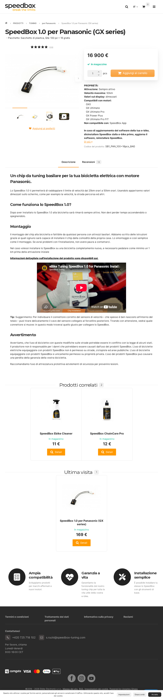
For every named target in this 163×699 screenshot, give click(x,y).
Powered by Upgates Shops (124, 689)
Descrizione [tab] (68, 161)
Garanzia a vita (91, 575)
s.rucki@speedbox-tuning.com (65, 637)
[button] (56, 452)
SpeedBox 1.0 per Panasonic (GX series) (81, 522)
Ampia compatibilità (40, 575)
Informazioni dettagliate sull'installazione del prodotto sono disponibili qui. (54, 258)
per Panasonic (49, 23)
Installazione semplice (145, 575)
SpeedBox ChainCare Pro (107, 433)
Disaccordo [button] (140, 694)
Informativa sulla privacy (98, 616)
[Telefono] (8, 637)
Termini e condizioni (17, 616)
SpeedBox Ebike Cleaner (56, 433)
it (136, 7)
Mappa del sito (70, 689)
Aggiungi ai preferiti (43, 128)
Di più (87, 141)
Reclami (128, 616)
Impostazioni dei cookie (96, 689)
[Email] (41, 637)
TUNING (32, 23)
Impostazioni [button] (124, 694)
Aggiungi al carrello (135, 73)
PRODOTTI (18, 23)
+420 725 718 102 (23, 637)
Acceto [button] (155, 694)
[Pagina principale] (20, 7)
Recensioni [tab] (91, 161)
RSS (81, 689)
